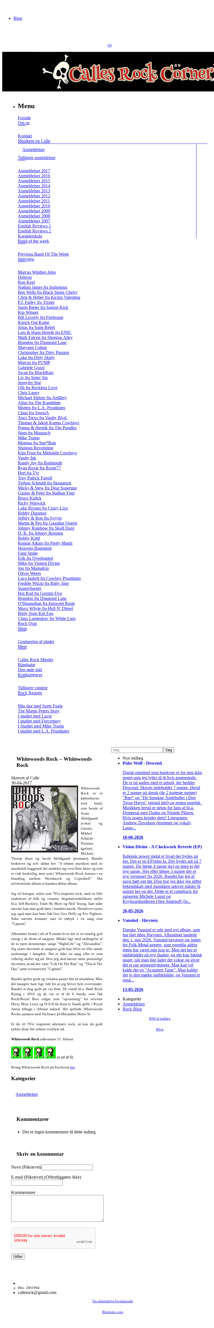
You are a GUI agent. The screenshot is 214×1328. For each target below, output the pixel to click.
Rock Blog (132, 1009)
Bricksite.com (112, 1312)
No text (8, 6)
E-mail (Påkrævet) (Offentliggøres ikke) (46, 1177)
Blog (17, 18)
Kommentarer (23, 1192)
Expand (22, 129)
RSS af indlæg (160, 1019)
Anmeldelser (27, 1094)
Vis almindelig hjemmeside (112, 1301)
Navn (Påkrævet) (26, 1167)
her (72, 1067)
